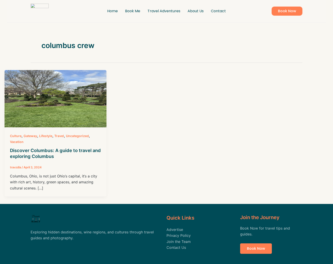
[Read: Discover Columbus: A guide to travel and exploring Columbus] (55, 98)
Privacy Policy (178, 235)
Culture (16, 136)
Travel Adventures (163, 11)
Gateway (30, 136)
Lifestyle (45, 136)
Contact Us (176, 247)
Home (112, 11)
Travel (59, 136)
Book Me (132, 11)
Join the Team (178, 241)
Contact (218, 11)
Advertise (174, 229)
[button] (287, 11)
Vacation (17, 142)
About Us (196, 11)
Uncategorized (77, 136)
